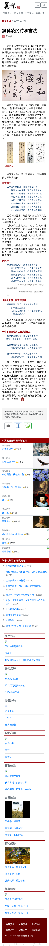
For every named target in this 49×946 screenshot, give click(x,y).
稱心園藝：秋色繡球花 (13, 474)
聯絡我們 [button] (10, 929)
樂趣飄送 (10, 888)
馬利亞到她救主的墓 (15, 685)
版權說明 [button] (23, 929)
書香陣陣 (10, 797)
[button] (8, 426)
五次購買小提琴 (12, 775)
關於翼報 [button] (10, 924)
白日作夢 (9, 743)
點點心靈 (40, 13)
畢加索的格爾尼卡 (14, 566)
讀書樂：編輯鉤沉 (14, 834)
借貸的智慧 (10, 724)
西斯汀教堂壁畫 (13, 614)
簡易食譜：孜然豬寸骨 (16, 782)
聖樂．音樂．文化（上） (17, 906)
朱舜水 (8, 653)
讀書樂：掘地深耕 (14, 828)
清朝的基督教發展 (14, 646)
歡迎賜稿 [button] (36, 924)
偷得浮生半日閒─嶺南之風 (18, 625)
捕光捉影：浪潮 (12, 873)
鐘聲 (7, 750)
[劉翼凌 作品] (10, 152)
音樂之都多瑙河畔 (14, 899)
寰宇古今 (7, 13)
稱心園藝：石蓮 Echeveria (18, 789)
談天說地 (29, 13)
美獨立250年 (8, 461)
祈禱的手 (10, 620)
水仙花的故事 (12, 609)
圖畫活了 (9, 757)
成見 (4, 499)
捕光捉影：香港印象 (15, 880)
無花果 (5, 512)
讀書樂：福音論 (12, 821)
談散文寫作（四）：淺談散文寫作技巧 (24, 586)
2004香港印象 (12, 692)
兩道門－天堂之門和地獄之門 (20, 594)
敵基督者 (6, 551)
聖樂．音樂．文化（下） (17, 912)
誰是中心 (9, 711)
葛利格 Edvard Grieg (12, 534)
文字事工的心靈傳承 (12, 487)
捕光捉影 (10, 843)
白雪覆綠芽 (7, 449)
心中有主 (9, 717)
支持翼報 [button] (23, 924)
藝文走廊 (18, 13)
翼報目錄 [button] (36, 929)
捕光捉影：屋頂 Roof (15, 867)
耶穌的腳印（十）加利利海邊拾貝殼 (22, 659)
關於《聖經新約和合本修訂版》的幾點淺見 (26, 571)
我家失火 (6, 521)
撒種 (4, 542)
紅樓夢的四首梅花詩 (15, 580)
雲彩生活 (10, 765)
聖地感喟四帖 (11, 678)
